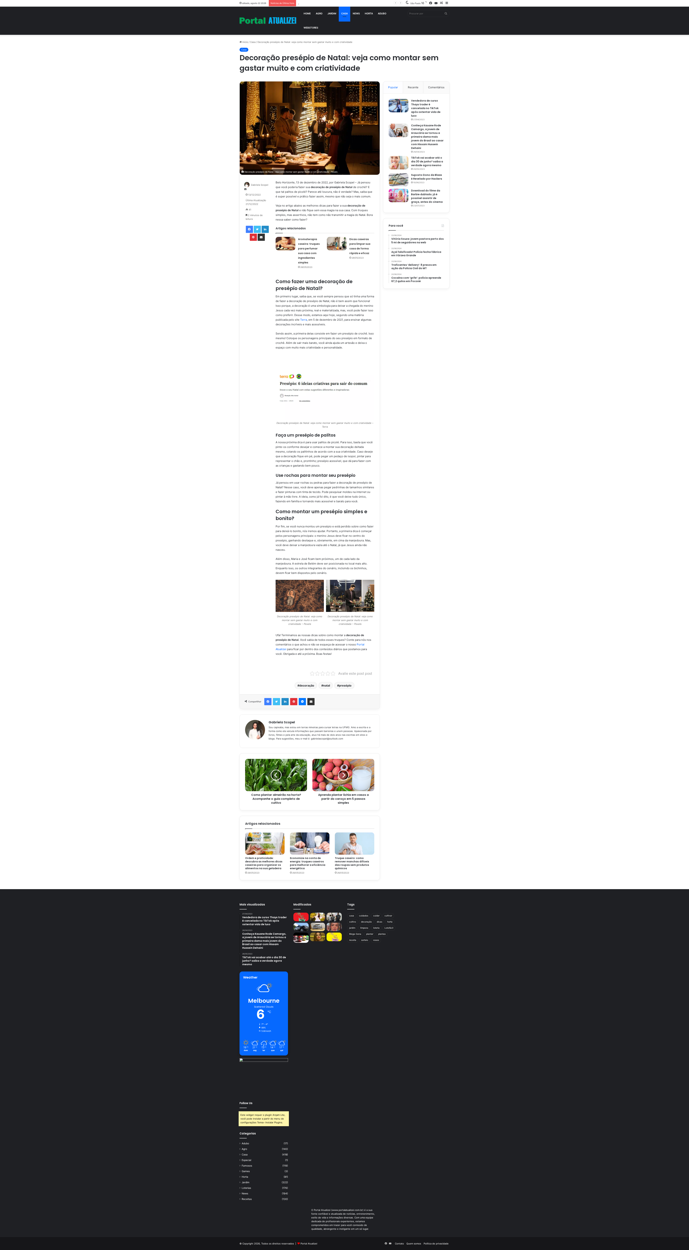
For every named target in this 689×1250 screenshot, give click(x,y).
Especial (246, 1160)
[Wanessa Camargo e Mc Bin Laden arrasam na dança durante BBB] (317, 937)
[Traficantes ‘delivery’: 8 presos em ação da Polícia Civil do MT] (301, 927)
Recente (413, 87)
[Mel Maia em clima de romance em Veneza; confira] (334, 927)
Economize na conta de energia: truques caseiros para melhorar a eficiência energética (307, 863)
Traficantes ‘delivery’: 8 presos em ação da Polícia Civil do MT (332, 3)
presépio (345, 685)
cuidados (363, 915)
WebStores (311, 27)
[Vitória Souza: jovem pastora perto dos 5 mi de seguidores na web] (317, 917)
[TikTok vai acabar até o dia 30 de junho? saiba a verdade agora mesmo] (398, 162)
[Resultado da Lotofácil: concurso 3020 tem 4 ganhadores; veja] (334, 937)
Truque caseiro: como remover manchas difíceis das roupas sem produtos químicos (352, 863)
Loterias (246, 1187)
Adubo (382, 13)
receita (352, 940)
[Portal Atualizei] (268, 20)
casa (351, 915)
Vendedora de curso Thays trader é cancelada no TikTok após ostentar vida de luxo (425, 108)
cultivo (352, 921)
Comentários (436, 87)
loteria (376, 927)
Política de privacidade (436, 1243)
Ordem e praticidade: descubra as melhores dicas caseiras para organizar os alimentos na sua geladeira (263, 863)
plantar (369, 934)
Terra (303, 319)
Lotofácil (389, 927)
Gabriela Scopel (259, 184)
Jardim (331, 13)
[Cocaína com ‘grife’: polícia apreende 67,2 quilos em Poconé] (317, 927)
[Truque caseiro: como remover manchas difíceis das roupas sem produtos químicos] (354, 843)
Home (307, 13)
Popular (393, 87)
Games (246, 1171)
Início (245, 42)
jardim (352, 927)
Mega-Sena (355, 934)
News (356, 13)
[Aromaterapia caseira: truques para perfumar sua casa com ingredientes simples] (285, 243)
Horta (369, 13)
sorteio (364, 940)
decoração (306, 685)
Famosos (247, 1165)
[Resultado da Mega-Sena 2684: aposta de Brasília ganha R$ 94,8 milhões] (301, 938)
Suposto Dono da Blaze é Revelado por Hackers (426, 177)
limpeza (364, 927)
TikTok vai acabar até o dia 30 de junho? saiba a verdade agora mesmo (427, 161)
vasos (376, 940)
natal (326, 685)
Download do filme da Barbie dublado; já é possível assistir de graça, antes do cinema (427, 196)
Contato (399, 1243)
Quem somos (413, 1243)
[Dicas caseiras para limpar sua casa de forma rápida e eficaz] (337, 243)
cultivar (388, 915)
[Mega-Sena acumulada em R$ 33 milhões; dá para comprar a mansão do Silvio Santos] (301, 917)
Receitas (247, 1199)
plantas (382, 934)
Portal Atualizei (309, 1243)
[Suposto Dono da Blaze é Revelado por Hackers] (398, 179)
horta (389, 921)
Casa (344, 13)
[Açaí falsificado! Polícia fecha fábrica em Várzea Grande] (334, 917)
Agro (319, 13)
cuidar (376, 915)
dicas (379, 921)
